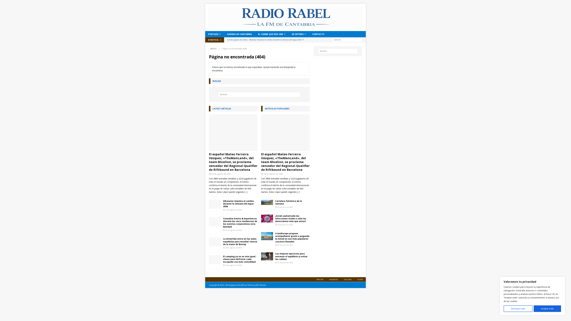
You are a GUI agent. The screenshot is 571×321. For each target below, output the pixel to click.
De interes (298, 34)
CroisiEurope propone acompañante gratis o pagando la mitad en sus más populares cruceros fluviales (292, 237)
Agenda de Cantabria (239, 34)
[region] (532, 296)
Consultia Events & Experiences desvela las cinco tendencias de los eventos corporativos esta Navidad (240, 222)
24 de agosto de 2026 (221, 174)
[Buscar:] (347, 39)
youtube (348, 279)
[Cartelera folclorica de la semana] (267, 202)
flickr (360, 279)
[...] (246, 192)
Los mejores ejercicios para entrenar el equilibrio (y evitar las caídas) (291, 256)
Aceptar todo (547, 308)
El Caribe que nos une (270, 34)
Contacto (318, 34)
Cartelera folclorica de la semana (288, 202)
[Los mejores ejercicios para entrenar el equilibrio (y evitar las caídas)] (267, 256)
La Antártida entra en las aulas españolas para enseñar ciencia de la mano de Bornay (240, 241)
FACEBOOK (333, 279)
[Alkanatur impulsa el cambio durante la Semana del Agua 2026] (215, 204)
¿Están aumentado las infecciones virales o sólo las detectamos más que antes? (290, 218)
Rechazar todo (518, 308)
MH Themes (261, 285)
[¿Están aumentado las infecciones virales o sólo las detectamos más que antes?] (267, 219)
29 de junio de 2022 (285, 207)
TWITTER (319, 279)
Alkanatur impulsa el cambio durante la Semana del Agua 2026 (238, 204)
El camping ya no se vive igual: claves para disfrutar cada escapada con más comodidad (239, 259)
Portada (213, 34)
